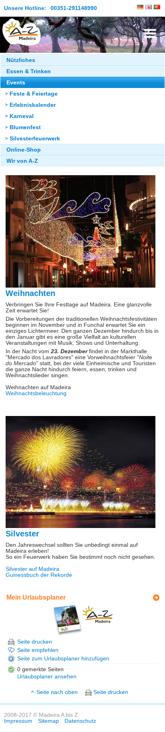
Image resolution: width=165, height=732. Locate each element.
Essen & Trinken (28, 71)
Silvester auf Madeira (32, 569)
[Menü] (150, 33)
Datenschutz (80, 721)
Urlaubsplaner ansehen (46, 677)
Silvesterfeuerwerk (35, 139)
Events (15, 83)
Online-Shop (23, 150)
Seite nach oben (57, 692)
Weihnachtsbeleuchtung (36, 393)
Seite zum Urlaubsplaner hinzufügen (63, 659)
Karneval (22, 116)
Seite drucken (34, 642)
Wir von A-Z (22, 161)
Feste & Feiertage (34, 94)
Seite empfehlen (37, 650)
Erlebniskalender (33, 105)
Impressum (18, 721)
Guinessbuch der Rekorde (39, 575)
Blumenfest (25, 127)
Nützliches (20, 60)
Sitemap (48, 721)
